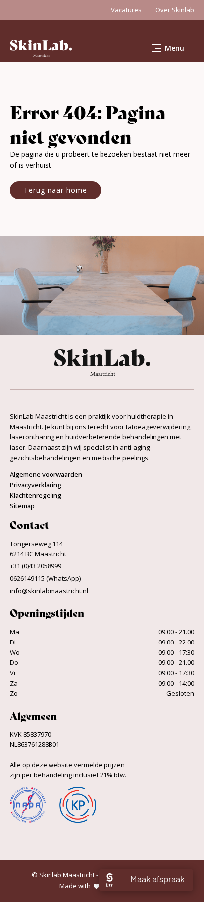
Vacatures (126, 9)
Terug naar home (55, 190)
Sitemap (22, 505)
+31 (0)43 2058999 (35, 565)
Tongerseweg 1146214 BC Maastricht (38, 548)
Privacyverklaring (35, 484)
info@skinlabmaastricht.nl (49, 590)
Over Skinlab (174, 9)
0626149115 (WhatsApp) (45, 578)
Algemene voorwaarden (46, 474)
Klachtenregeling (35, 495)
